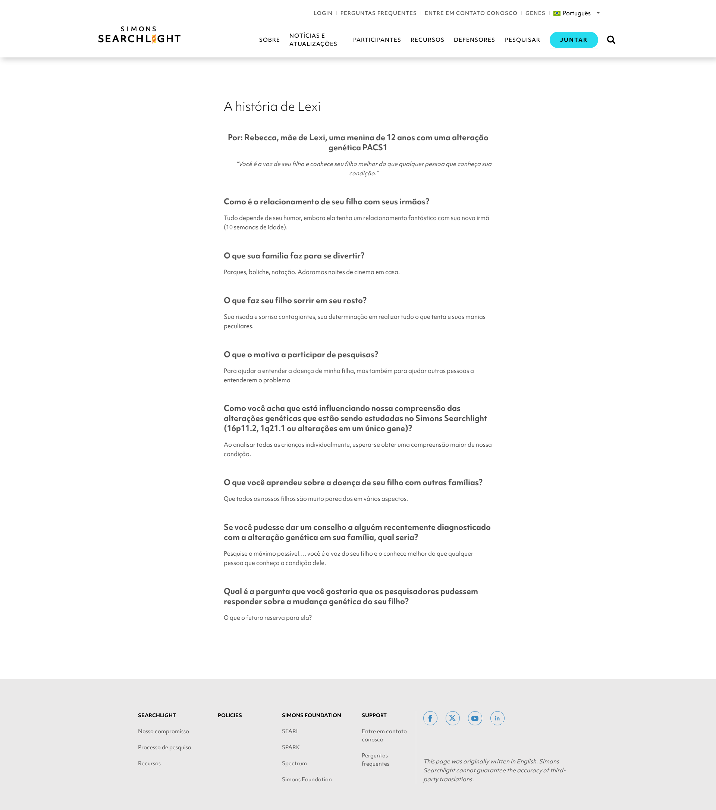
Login (323, 13)
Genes (535, 13)
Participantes (377, 40)
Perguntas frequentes (378, 13)
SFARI (290, 731)
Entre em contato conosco (471, 13)
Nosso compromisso (163, 731)
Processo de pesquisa (164, 747)
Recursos (428, 40)
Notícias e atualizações (313, 40)
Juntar (574, 40)
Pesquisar (522, 40)
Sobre (269, 40)
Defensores (474, 40)
